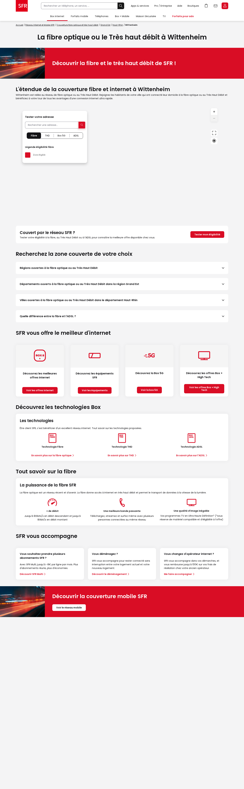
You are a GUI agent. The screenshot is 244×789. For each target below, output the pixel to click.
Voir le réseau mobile (69, 607)
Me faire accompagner (178, 574)
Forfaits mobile (79, 16)
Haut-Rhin (118, 25)
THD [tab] (47, 135)
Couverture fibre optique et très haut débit (77, 25)
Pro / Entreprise (163, 5)
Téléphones (101, 16)
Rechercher (121, 5)
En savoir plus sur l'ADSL (190, 455)
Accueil (19, 25)
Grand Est (105, 25)
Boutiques (193, 5)
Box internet (57, 16)
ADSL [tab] (76, 135)
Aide (179, 5)
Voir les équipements (95, 390)
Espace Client (225, 5)
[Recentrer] (214, 133)
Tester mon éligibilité (207, 234)
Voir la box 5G (149, 390)
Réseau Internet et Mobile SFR (39, 25)
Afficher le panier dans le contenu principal (206, 5)
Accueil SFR (22, 6)
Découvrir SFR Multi (31, 574)
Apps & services (140, 5)
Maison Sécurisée (146, 16)
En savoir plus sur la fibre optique (51, 455)
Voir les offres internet (40, 390)
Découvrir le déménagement (109, 574)
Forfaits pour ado (183, 16)
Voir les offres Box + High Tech (204, 389)
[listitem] (122, 268)
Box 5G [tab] (61, 135)
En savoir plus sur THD (121, 455)
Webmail (215, 5)
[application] (122, 163)
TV (164, 16)
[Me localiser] (214, 141)
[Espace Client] (224, 5)
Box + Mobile (122, 16)
